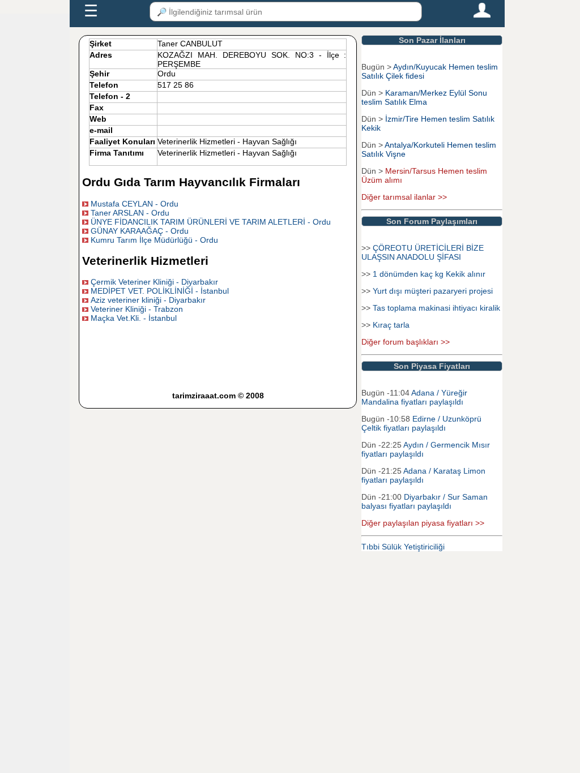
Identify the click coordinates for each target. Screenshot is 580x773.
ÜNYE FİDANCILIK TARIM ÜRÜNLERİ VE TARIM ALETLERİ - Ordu (211, 221)
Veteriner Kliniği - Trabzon (137, 309)
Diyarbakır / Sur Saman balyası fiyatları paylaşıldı (424, 501)
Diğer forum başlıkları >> (405, 341)
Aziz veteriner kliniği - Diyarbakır (148, 299)
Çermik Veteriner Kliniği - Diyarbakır (154, 281)
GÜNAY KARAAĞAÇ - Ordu (140, 230)
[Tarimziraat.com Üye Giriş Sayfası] (482, 15)
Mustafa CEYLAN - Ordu (134, 203)
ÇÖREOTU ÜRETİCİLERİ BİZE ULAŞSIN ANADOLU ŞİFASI (422, 252)
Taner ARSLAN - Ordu (130, 212)
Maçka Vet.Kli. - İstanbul (134, 318)
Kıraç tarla (391, 324)
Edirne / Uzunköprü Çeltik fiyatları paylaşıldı (421, 423)
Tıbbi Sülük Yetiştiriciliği (403, 546)
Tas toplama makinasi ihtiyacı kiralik (436, 307)
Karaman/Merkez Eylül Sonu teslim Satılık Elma (424, 97)
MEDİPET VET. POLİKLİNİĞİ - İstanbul (160, 290)
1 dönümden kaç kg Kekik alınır (429, 273)
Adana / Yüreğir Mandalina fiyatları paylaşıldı (414, 397)
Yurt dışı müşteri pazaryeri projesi (433, 290)
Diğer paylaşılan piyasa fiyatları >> (422, 522)
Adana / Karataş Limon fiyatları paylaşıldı (423, 475)
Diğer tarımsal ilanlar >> (404, 196)
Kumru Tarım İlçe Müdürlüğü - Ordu (154, 239)
